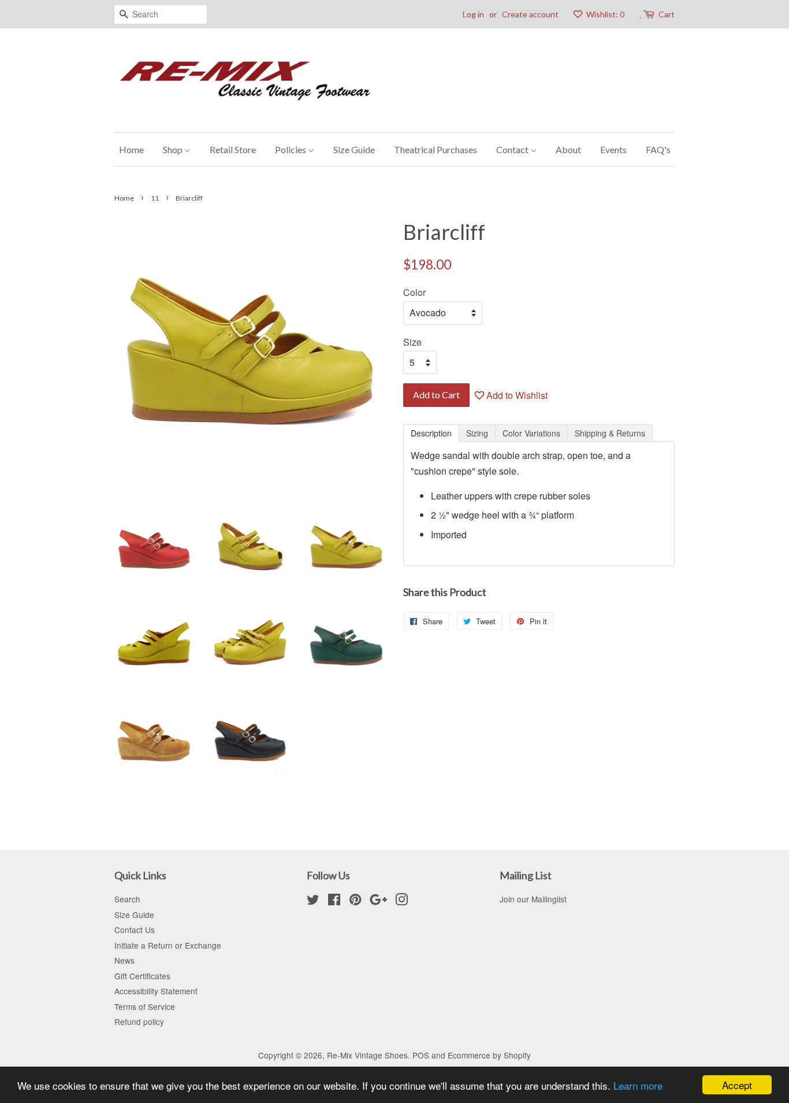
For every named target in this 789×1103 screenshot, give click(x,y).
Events (613, 149)
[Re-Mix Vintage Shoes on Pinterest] (355, 901)
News (124, 960)
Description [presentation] (431, 433)
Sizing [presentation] (477, 433)
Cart (666, 14)
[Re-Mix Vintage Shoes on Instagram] (401, 901)
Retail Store (233, 149)
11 (155, 198)
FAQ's (658, 149)
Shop (173, 149)
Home (131, 149)
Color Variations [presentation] (531, 433)
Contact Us (134, 929)
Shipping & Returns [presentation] (610, 433)
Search (127, 899)
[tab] (431, 433)
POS (420, 1055)
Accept (737, 1085)
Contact (513, 149)
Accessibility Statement (156, 991)
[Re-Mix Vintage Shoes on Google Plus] (378, 901)
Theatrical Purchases (435, 149)
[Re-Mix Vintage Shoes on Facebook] (334, 901)
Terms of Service (144, 1006)
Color (414, 292)
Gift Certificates (142, 976)
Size (412, 342)
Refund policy (139, 1021)
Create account (530, 14)
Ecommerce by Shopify (489, 1055)
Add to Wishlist (516, 395)
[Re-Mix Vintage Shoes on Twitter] (313, 901)
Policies (291, 149)
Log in (473, 14)
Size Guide (354, 149)
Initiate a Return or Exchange (167, 945)
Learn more (638, 1085)
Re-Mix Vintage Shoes (367, 1055)
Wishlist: (604, 14)
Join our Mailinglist (533, 899)
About (568, 149)
